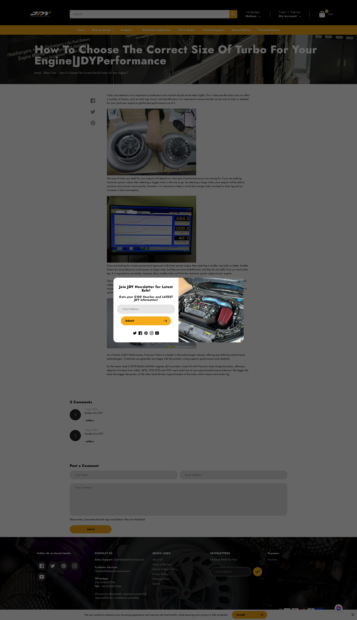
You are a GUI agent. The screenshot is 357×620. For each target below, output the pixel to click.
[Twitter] (135, 333)
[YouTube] (157, 333)
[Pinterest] (146, 333)
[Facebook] (140, 333)
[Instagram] (151, 333)
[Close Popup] (239, 281)
